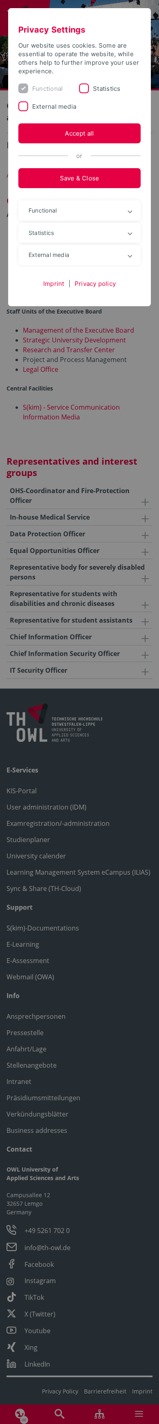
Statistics (106, 88)
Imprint (53, 283)
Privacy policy (95, 283)
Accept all (79, 133)
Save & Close (79, 178)
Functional (47, 88)
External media (54, 106)
